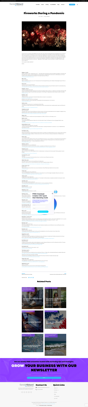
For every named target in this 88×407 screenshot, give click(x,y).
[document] (44, 203)
